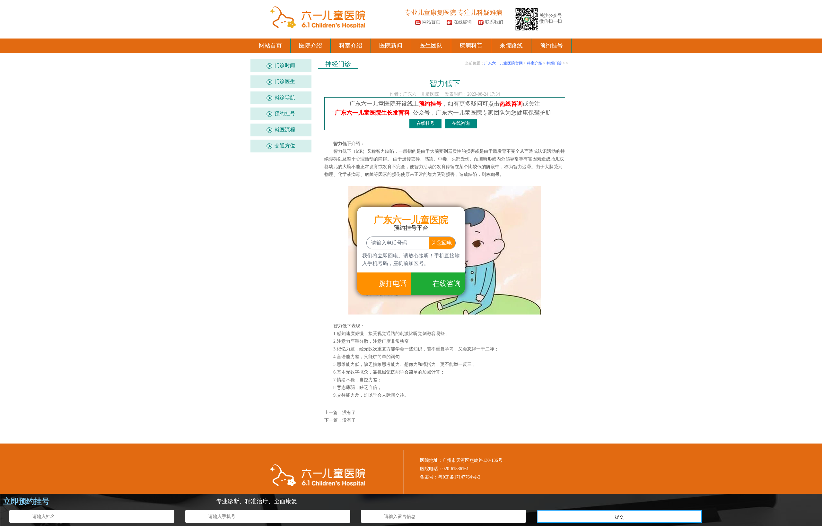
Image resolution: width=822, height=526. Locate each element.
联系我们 (494, 22)
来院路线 (511, 45)
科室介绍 (350, 45)
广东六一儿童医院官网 (503, 63)
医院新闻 (390, 45)
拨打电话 (393, 284)
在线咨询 (463, 22)
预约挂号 (551, 45)
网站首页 (431, 22)
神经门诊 (554, 63)
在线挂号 (425, 123)
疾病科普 (471, 45)
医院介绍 (310, 45)
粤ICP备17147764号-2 (459, 477)
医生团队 (430, 45)
